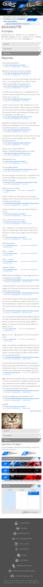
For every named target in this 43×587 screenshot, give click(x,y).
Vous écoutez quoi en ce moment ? (15, 65)
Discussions (8, 49)
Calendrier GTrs (24, 533)
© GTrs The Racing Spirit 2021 (14, 581)
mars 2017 (6, 192)
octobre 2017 (26, 155)
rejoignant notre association (14, 20)
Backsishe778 (16, 67)
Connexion (30, 21)
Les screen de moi (10, 329)
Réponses (7, 53)
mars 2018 (25, 75)
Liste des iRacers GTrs (24, 576)
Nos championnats (24, 538)
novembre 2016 (7, 330)
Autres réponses (35, 411)
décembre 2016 (27, 215)
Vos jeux (23, 528)
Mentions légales (32, 581)
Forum (24, 555)
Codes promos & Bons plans (23, 571)
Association (24, 549)
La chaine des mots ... (11, 245)
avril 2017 (25, 171)
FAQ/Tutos (24, 560)
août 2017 (25, 163)
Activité (6, 44)
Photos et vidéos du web (12, 372)
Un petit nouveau (10, 190)
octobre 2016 (26, 359)
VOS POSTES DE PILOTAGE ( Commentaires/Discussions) (22, 203)
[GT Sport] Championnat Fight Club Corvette (18, 117)
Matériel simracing (23, 565)
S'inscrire (32, 453)
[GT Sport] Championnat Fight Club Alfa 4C (18, 73)
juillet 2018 (25, 67)
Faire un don (24, 544)
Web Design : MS (33, 583)
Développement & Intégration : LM (15, 583)
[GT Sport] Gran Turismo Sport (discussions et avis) (21, 169)
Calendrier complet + (31, 512)
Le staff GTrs (24, 523)
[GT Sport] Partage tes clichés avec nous (17, 153)
